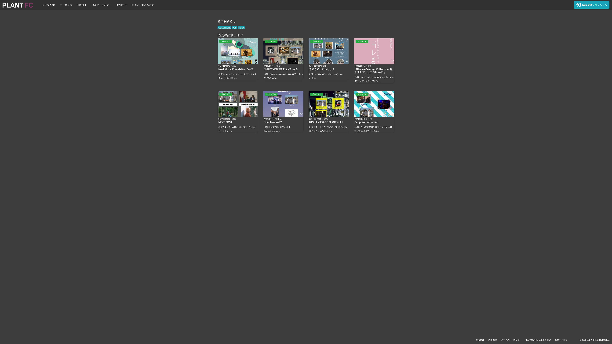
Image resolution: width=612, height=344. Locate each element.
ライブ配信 (48, 5)
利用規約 (492, 339)
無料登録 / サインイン (594, 5)
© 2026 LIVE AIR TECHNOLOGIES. (594, 339)
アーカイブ (66, 5)
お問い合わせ (561, 339)
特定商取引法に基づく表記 (538, 339)
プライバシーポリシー (511, 339)
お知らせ (122, 5)
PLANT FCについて (143, 5)
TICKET (81, 5)
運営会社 (480, 339)
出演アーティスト (101, 5)
